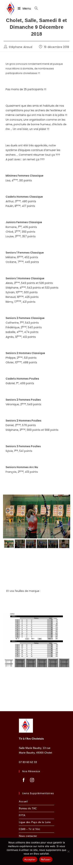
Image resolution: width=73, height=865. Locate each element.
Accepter (29, 859)
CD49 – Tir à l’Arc (29, 829)
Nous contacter (28, 836)
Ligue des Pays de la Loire (35, 822)
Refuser (46, 859)
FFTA (22, 815)
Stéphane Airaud (20, 47)
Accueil (23, 801)
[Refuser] (68, 851)
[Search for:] (35, 8)
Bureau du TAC (28, 808)
